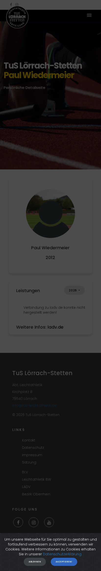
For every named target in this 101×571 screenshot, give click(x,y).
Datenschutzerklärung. (62, 554)
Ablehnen (35, 561)
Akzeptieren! (64, 561)
